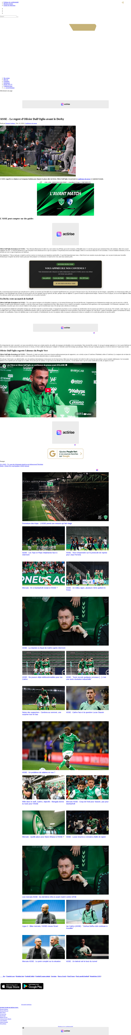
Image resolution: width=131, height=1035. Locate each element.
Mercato (6, 79)
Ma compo (7, 78)
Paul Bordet (3, 1015)
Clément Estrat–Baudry (5, 1019)
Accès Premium (9, 88)
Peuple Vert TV (8, 84)
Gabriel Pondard (4, 1022)
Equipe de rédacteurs (9, 5)
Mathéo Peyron (3, 1017)
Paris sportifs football (82, 976)
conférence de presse (84, 179)
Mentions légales (8, 4)
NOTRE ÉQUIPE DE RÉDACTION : (9, 1007)
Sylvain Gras (3, 1014)
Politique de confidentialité (11, 2)
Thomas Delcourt (4, 1010)
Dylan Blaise (3, 1023)
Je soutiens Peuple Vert (65, 283)
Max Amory (3, 1012)
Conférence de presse (31, 123)
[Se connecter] (122, 2)
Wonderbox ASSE (95, 976)
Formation (6, 81)
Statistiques (7, 83)
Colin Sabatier (3, 1020)
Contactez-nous (8, 86)
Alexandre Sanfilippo (26, 1004)
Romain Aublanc (10, 123)
